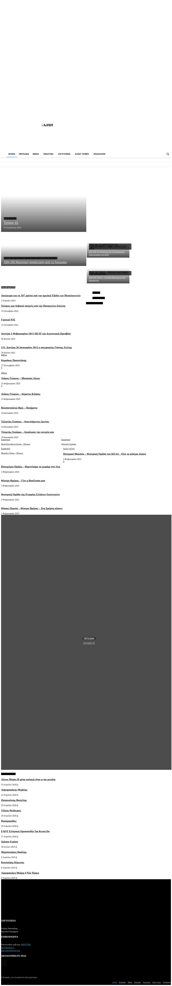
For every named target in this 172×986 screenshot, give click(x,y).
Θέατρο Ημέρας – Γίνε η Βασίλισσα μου (23, 480)
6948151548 (25, 945)
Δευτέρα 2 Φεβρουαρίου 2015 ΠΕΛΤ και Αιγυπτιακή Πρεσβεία (36, 333)
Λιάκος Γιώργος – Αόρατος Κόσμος (20, 394)
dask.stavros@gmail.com (10, 951)
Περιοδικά (10, 218)
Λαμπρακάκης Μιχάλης (14, 789)
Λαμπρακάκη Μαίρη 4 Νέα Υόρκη (20, 872)
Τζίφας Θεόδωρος (11, 810)
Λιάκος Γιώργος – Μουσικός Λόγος (20, 378)
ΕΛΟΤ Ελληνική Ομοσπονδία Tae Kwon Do (25, 831)
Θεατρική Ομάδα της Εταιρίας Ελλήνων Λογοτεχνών (30, 494)
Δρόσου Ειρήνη (9, 841)
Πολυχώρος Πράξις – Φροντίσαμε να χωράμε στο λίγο (30, 466)
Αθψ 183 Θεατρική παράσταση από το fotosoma (30, 258)
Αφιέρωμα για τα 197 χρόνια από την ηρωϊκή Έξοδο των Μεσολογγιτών (40, 295)
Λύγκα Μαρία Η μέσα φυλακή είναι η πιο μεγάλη (28, 779)
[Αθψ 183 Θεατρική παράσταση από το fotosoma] (43, 249)
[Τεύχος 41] (43, 202)
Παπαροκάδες (8, 821)
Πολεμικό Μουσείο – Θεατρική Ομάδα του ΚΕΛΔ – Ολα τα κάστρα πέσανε (104, 453)
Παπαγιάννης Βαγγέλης (14, 800)
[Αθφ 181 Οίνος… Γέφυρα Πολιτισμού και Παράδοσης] (108, 270)
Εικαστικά (5, 440)
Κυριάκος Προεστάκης (13, 360)
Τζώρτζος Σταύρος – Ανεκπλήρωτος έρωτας (25, 421)
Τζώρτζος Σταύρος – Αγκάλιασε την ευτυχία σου (27, 432)
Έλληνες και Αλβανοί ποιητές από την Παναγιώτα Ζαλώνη (33, 305)
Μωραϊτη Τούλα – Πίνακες (12, 453)
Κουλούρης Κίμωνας (12, 862)
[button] (167, 154)
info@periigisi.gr (7, 948)
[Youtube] (169, 118)
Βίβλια (4, 355)
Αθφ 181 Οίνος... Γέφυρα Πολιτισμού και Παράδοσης (109, 273)
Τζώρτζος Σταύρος (68, 444)
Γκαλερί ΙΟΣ (8, 319)
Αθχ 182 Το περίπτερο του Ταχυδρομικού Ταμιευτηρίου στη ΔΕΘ (108, 247)
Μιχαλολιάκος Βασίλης (13, 852)
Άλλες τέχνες (69, 449)
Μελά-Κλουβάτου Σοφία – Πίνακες (15, 444)
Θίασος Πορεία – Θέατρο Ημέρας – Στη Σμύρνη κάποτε (31, 508)
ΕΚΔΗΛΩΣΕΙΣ (8, 287)
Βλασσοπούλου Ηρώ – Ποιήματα (19, 407)
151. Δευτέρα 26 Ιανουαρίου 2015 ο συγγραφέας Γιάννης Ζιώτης (36, 347)
